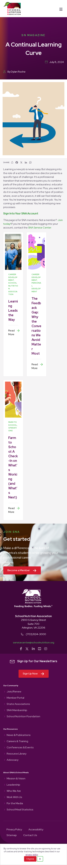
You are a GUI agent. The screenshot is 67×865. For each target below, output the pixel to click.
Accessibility (35, 829)
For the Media (15, 803)
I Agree (30, 858)
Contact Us (30, 835)
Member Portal (15, 698)
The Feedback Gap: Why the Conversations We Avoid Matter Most (36, 326)
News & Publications (19, 735)
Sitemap (12, 835)
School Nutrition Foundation (23, 716)
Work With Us (14, 797)
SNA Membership (17, 710)
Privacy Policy (14, 829)
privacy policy (32, 854)
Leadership (13, 784)
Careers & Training (17, 741)
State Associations (18, 704)
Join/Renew (14, 691)
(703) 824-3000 (36, 634)
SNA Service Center (39, 227)
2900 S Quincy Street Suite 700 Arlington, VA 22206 (33, 623)
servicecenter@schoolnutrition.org (33, 642)
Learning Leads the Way (13, 310)
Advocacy (12, 760)
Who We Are (14, 791)
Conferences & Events (20, 747)
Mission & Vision (16, 778)
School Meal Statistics (20, 809)
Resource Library (16, 753)
